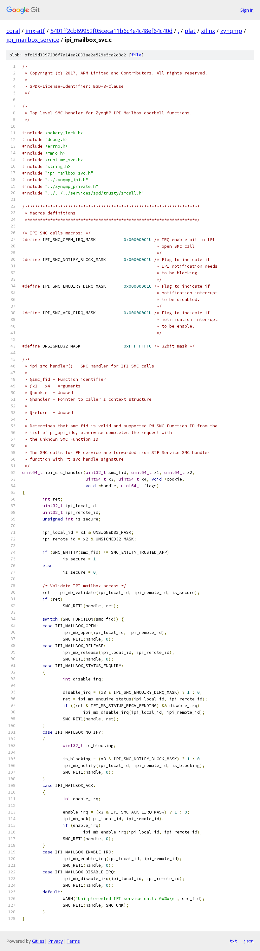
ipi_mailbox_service (32, 39)
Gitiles (38, 941)
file (136, 55)
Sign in (247, 10)
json (249, 941)
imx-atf (35, 31)
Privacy (55, 941)
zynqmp (231, 31)
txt (233, 941)
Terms (73, 941)
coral (13, 31)
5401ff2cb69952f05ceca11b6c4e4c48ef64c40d (111, 31)
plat (190, 31)
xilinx (208, 31)
